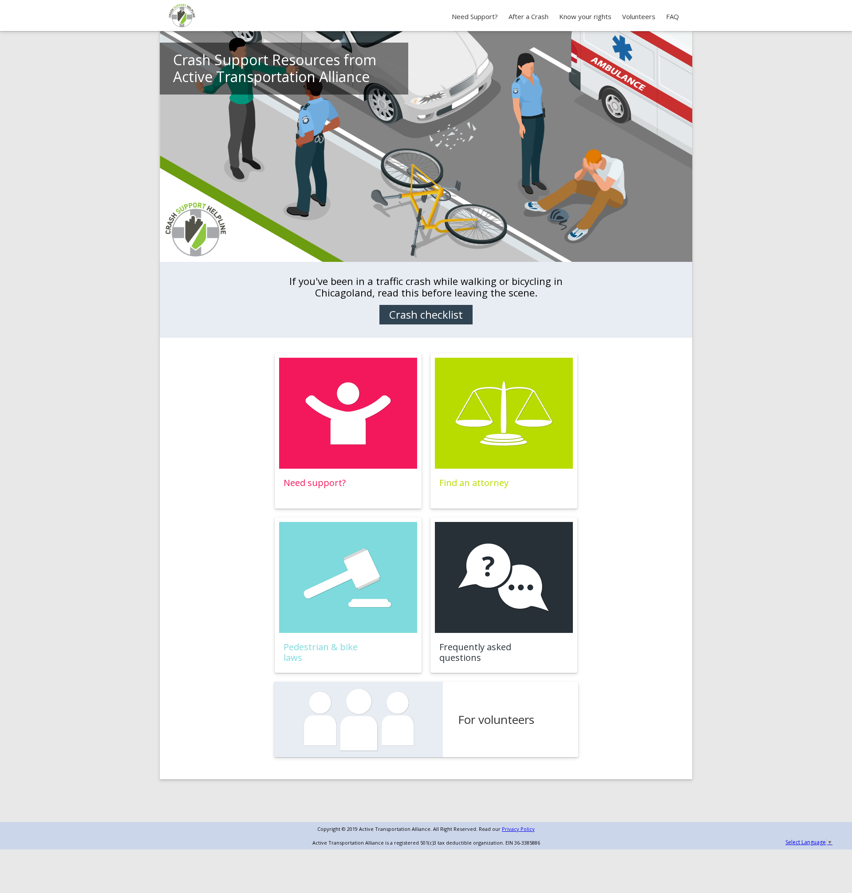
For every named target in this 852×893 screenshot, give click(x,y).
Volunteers (638, 16)
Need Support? (475, 16)
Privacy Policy (518, 829)
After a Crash (528, 16)
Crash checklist (426, 314)
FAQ (672, 16)
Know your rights (585, 16)
